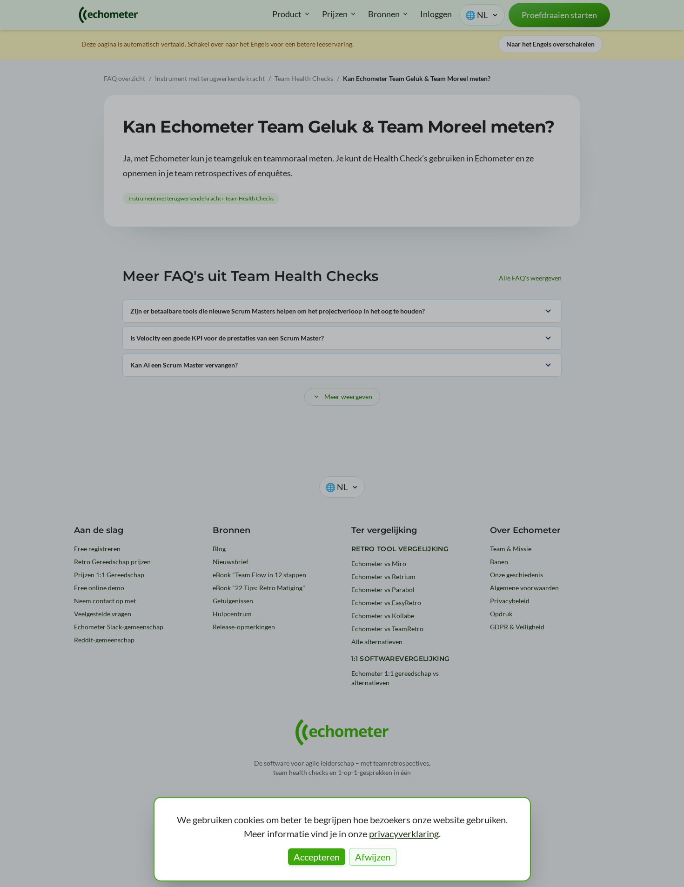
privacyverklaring (404, 833)
